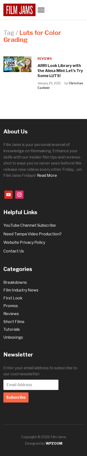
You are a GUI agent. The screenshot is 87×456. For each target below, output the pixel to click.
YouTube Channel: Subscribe (29, 225)
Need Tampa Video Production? (32, 234)
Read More (47, 175)
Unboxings (13, 337)
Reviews (44, 58)
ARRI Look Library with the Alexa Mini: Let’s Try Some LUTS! (60, 70)
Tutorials (11, 329)
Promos (10, 306)
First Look (12, 298)
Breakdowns (15, 282)
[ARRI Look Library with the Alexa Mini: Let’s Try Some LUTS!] (17, 64)
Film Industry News (20, 290)
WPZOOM (54, 443)
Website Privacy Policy (24, 242)
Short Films (13, 321)
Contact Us (13, 251)
